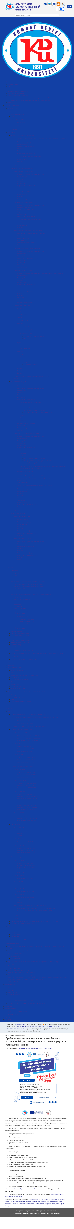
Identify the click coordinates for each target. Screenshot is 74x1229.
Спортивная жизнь (10, 1008)
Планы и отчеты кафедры (25, 531)
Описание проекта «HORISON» (26, 816)
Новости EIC (18, 656)
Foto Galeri (23, 314)
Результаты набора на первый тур (18, 970)
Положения (20, 872)
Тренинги (23, 418)
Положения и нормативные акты (18, 91)
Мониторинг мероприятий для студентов (33, 475)
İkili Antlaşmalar (25, 357)
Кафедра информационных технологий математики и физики (33, 486)
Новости (20, 162)
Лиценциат (20, 148)
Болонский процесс (14, 994)
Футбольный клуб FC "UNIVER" (17, 1012)
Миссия (13, 930)
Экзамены (23, 420)
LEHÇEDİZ (27, 338)
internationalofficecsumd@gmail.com (16, 1189)
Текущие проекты (16, 824)
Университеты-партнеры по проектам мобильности (30, 726)
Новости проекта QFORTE (25, 831)
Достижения (18, 606)
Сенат (13, 116)
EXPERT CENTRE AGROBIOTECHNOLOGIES (24, 660)
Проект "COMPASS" (20, 894)
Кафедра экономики (20, 385)
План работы (15, 677)
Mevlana (26, 362)
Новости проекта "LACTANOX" (26, 809)
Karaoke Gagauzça (25, 191)
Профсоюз (11, 665)
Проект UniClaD (19, 839)
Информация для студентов (26, 153)
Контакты (8, 1019)
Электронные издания (18, 682)
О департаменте (16, 695)
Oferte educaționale (23, 238)
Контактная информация (22, 599)
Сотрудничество (16, 934)
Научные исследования (12, 943)
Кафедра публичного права (22, 538)
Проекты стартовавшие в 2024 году (22, 766)
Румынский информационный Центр (22, 640)
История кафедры (23, 519)
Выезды (22, 415)
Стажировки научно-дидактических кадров (24, 939)
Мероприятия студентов (25, 471)
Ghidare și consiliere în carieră (26, 243)
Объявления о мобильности (26, 721)
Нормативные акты (20, 589)
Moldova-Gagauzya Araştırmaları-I (34, 336)
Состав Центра (19, 597)
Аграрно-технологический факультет (22, 135)
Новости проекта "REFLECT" (26, 853)
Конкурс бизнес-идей (30, 463)
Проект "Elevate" (19, 860)
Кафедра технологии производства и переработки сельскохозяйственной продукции (41, 139)
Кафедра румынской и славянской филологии (28, 230)
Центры (10, 567)
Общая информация (14, 968)
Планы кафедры (22, 159)
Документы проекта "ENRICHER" (27, 785)
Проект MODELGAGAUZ (21, 732)
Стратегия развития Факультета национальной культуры (31, 376)
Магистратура (21, 151)
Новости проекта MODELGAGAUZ (27, 740)
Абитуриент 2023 (19, 628)
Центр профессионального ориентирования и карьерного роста (31, 594)
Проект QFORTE (19, 828)
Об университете (13, 84)
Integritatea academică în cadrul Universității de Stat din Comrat (27, 1003)
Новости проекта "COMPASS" (26, 898)
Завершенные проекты (18, 857)
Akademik (20, 323)
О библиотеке (15, 673)
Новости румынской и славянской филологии (31, 234)
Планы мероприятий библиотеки (21, 679)
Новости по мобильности (25, 723)
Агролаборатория (19, 165)
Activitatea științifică (23, 240)
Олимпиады (24, 288)
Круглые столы (15, 958)
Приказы (19, 293)
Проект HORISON (19, 813)
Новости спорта (13, 1014)
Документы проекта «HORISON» (27, 818)
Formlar (22, 354)
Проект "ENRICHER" (20, 780)
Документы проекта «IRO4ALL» (27, 760)
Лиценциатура (21, 260)
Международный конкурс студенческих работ (38, 412)
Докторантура (21, 397)
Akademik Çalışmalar (26, 333)
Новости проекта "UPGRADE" (26, 777)
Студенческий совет (14, 663)
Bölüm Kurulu (24, 320)
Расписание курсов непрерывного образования (28, 586)
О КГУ (6, 81)
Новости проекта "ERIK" (24, 751)
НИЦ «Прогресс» (16, 647)
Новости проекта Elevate (25, 870)
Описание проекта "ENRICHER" (26, 783)
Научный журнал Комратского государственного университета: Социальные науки (33, 962)
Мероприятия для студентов (29, 222)
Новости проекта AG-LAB (25, 878)
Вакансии (11, 102)
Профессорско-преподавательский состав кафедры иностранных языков (40, 273)
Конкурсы (23, 405)
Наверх (7, 1206)
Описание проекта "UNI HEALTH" (27, 794)
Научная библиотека (14, 667)
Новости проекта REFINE (25, 885)
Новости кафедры (23, 267)
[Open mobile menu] (2, 18)
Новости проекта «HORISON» (26, 820)
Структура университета (12, 105)
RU (69, 6)
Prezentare (20, 236)
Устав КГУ (11, 86)
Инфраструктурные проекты (20, 915)
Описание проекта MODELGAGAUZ (28, 736)
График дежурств (22, 144)
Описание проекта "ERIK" (25, 746)
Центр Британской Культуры (20, 638)
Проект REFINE (18, 882)
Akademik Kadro (25, 327)
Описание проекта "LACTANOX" (27, 805)
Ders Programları (25, 348)
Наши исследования (20, 608)
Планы (16, 575)
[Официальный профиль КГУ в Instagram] (62, 11)
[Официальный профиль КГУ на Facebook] (58, 11)
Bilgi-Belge (20, 351)
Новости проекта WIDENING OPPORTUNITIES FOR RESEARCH (36, 908)
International (8, 708)
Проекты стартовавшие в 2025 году (22, 729)
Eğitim (19, 343)
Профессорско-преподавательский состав (30, 142)
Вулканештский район (27, 619)
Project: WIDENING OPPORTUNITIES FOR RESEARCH (30, 905)
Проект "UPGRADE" (20, 769)
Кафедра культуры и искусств (23, 171)
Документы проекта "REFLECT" (27, 850)
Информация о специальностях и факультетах (22, 975)
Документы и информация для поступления (21, 972)
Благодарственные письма (16, 93)
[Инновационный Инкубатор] (50, 5)
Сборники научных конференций (18, 951)
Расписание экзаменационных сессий (22, 1000)
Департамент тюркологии (22, 305)
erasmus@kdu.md (34, 1189)
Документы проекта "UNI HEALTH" (28, 796)
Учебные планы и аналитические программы (31, 300)
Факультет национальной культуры (22, 168)
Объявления (21, 123)
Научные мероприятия (15, 953)
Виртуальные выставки (18, 686)
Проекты (10, 711)
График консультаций (24, 207)
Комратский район (26, 624)
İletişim (19, 373)
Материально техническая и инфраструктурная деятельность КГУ (28, 98)
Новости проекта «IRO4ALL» (26, 762)
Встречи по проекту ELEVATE (26, 865)
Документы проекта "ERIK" (25, 749)
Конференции (15, 956)
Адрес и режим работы (18, 688)
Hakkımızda (20, 308)
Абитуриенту (21, 498)
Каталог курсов (12, 988)
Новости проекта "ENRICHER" (26, 788)
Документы (20, 125)
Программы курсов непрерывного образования (28, 584)
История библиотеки (17, 670)
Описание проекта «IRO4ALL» (26, 757)
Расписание (11, 997)
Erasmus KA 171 (28, 360)
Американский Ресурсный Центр (21, 642)
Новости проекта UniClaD (25, 842)
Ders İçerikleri (24, 346)
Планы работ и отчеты (18, 697)
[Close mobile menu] (1, 21)
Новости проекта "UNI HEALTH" (27, 799)
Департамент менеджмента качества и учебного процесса (26, 692)
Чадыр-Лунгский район (27, 622)
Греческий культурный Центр (20, 633)
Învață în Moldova (13, 981)
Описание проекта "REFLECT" (26, 848)
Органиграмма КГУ (13, 109)
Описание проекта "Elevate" (25, 863)
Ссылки (19, 835)
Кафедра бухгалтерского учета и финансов (27, 433)
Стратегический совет (18, 114)
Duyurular (20, 371)
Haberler (19, 368)
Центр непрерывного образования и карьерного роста (28, 581)
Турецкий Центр (16, 645)
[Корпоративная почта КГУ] (46, 5)
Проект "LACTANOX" (20, 802)
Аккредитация (12, 89)
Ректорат (14, 129)
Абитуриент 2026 (10, 965)
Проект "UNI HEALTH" (21, 791)
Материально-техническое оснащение (23, 923)
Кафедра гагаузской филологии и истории (27, 248)
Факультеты (11, 132)
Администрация (13, 111)
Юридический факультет (18, 513)
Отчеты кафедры (22, 199)
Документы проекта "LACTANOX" (27, 807)
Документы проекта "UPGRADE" (27, 775)
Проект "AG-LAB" (19, 875)
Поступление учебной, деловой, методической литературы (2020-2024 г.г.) (34, 921)
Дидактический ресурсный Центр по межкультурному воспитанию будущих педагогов (38, 653)
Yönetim (19, 317)
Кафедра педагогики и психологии (25, 202)
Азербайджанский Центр (18, 631)
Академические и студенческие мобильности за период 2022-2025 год (36, 717)
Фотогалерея (21, 500)
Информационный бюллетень (26, 868)
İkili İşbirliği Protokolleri (30, 364)
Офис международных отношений (18, 927)
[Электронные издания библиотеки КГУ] (54, 5)
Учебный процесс (10, 984)
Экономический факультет (19, 382)
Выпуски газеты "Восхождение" (24, 650)
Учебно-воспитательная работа (18, 95)
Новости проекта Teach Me (25, 891)
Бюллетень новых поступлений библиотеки (24, 675)
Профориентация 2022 (24, 616)
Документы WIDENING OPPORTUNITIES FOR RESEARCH (34, 911)
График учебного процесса (25, 146)
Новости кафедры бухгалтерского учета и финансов (33, 478)
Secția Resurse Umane (14, 705)
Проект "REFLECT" (19, 845)
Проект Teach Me (19, 888)
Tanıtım (22, 312)
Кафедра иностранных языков (23, 270)
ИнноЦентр (14, 570)
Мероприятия (18, 602)
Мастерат (20, 395)
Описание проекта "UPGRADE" (26, 772)
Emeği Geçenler (28, 330)
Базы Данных (15, 684)
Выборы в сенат (19, 119)
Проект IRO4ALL (19, 754)
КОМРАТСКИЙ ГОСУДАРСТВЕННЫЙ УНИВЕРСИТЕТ (27, 6)
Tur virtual (20, 245)
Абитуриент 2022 (19, 613)
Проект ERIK (18, 743)
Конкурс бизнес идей (30, 408)
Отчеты (16, 573)
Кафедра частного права (22, 516)
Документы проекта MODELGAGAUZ (28, 738)
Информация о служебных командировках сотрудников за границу (29, 100)
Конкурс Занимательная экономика (34, 410)
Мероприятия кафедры (24, 302)
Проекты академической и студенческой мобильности (28, 714)
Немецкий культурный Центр (20, 636)
